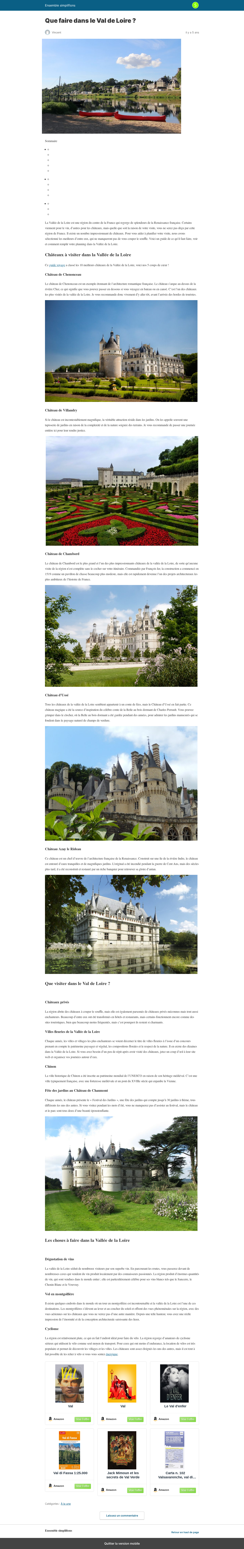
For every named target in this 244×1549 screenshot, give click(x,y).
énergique (112, 1354)
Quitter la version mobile (122, 1543)
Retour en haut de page (185, 1532)
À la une (66, 1503)
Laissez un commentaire (122, 1515)
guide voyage (57, 265)
